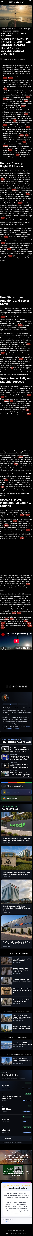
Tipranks (5, 146)
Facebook (9, 728)
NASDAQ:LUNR (17, 29)
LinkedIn (16, 728)
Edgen (27, 135)
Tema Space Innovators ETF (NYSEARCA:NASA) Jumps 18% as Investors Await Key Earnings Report (20, 774)
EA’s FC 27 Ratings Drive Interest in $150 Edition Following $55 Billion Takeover (16, 873)
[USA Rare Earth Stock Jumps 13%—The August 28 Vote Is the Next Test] (16, 927)
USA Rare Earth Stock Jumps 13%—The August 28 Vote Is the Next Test (16, 943)
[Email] (26, 686)
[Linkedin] (16, 686)
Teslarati (10, 78)
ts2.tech (5, 78)
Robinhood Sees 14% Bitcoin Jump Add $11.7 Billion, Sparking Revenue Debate (16, 839)
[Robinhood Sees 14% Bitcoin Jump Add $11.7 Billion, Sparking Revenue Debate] (16, 824)
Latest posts (23, 704)
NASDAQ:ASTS (6, 29)
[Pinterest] (13, 686)
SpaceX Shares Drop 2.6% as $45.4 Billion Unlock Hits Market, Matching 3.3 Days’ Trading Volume (20, 749)
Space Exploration (8, 33)
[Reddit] (23, 686)
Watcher (21, 135)
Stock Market (6, 35)
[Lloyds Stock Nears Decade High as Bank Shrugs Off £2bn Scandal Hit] (16, 1172)
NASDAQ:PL (27, 29)
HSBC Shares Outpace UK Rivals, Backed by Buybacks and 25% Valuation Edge (16, 908)
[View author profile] (1, 59)
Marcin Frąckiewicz (10, 59)
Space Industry (23, 33)
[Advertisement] (16, 280)
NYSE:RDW (15, 31)
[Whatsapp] (19, 686)
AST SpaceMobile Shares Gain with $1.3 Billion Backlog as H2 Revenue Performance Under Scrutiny (19, 757)
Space (12, 368)
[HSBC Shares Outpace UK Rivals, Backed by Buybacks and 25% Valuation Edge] (16, 892)
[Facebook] (7, 686)
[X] (10, 686)
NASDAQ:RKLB (6, 31)
